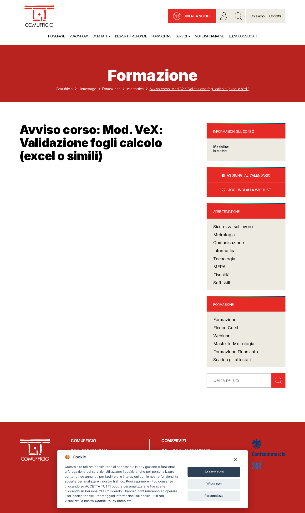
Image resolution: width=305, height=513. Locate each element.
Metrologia (224, 234)
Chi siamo (257, 16)
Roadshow (79, 36)
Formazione (161, 36)
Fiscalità (221, 274)
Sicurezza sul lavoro (233, 226)
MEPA (219, 266)
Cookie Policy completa (113, 501)
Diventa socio (196, 16)
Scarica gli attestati (232, 359)
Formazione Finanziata (235, 351)
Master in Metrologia (233, 343)
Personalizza (214, 496)
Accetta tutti (214, 472)
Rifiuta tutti (214, 484)
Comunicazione (228, 242)
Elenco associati (243, 36)
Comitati (99, 36)
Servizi (181, 36)
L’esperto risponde (131, 36)
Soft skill (221, 282)
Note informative (209, 36)
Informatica (135, 89)
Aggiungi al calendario (248, 175)
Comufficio (64, 89)
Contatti (275, 16)
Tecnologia (224, 258)
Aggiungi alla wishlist (249, 190)
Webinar (221, 335)
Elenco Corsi (225, 327)
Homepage (56, 36)
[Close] (235, 459)
